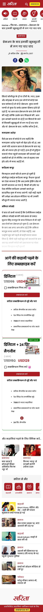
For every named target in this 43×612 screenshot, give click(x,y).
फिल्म (13, 25)
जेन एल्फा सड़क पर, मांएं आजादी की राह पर (28, 524)
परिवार (20, 577)
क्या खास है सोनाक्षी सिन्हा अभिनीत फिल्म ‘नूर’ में (8, 465)
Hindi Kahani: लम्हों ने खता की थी (27, 538)
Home (5, 25)
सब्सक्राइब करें (21, 295)
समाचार (23, 25)
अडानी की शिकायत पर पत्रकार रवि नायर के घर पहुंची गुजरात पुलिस (20, 554)
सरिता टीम (15, 53)
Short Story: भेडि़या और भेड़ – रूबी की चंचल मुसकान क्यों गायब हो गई (20, 510)
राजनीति (18, 493)
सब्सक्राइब (35, 4)
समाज (29, 493)
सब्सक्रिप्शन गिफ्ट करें (17, 367)
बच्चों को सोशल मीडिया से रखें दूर (28, 568)
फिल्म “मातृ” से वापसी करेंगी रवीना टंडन (30, 464)
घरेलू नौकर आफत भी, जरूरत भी (27, 582)
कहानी (8, 493)
